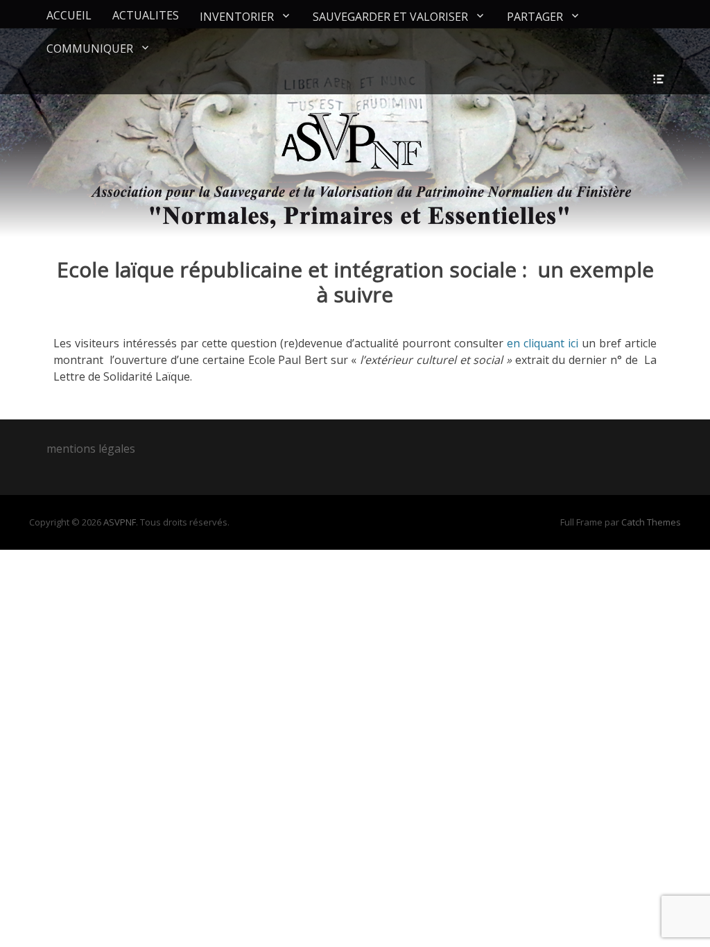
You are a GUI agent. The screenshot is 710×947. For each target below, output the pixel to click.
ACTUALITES (145, 15)
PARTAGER (535, 16)
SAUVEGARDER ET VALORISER (390, 16)
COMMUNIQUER (89, 48)
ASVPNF (119, 522)
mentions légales (90, 448)
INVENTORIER (237, 16)
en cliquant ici (542, 343)
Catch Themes (651, 522)
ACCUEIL (69, 15)
